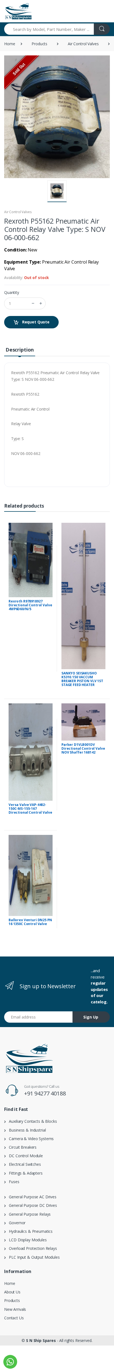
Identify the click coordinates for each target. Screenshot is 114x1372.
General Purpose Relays (28, 1214)
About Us (12, 1292)
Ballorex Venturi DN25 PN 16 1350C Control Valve (30, 922)
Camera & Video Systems (30, 1138)
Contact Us (14, 1317)
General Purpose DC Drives (31, 1205)
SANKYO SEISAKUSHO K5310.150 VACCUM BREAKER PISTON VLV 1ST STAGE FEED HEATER (82, 679)
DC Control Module (24, 1155)
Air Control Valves (83, 43)
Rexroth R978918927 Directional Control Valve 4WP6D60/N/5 (30, 605)
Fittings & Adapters (24, 1173)
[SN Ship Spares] (18, 11)
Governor (15, 1222)
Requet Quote (35, 322)
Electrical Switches (23, 1164)
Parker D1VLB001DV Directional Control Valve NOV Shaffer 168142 (83, 748)
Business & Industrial (26, 1130)
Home (9, 43)
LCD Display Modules (26, 1239)
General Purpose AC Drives (31, 1196)
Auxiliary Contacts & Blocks (31, 1121)
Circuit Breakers (21, 1147)
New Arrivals (15, 1309)
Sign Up (90, 1017)
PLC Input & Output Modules (33, 1257)
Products (39, 43)
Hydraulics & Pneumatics (29, 1231)
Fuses (12, 1181)
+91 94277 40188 (45, 1093)
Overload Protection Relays (31, 1248)
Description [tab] (20, 349)
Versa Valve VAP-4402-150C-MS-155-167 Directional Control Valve (30, 808)
